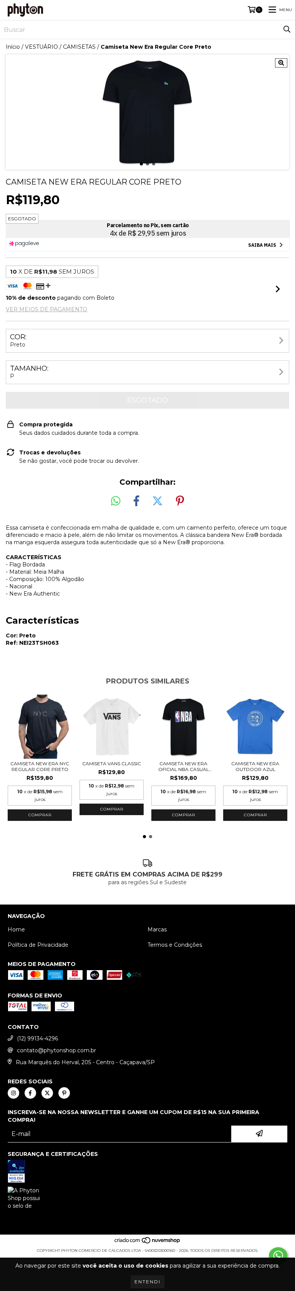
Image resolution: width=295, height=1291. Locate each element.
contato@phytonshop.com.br (56, 1050)
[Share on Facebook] (136, 501)
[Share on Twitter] (157, 501)
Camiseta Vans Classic (111, 763)
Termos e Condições (175, 944)
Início (13, 46)
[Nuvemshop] (147, 1242)
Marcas (157, 929)
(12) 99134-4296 (37, 1038)
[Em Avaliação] (147, 1172)
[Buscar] (287, 29)
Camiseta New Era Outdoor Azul (255, 766)
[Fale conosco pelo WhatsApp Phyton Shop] (278, 1255)
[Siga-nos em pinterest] (64, 1093)
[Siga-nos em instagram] (13, 1093)
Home (16, 929)
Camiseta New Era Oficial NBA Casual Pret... (183, 766)
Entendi (147, 1281)
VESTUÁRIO (41, 46)
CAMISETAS (79, 46)
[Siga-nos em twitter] (47, 1093)
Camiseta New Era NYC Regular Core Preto (39, 766)
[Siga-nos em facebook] (30, 1093)
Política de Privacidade (38, 944)
